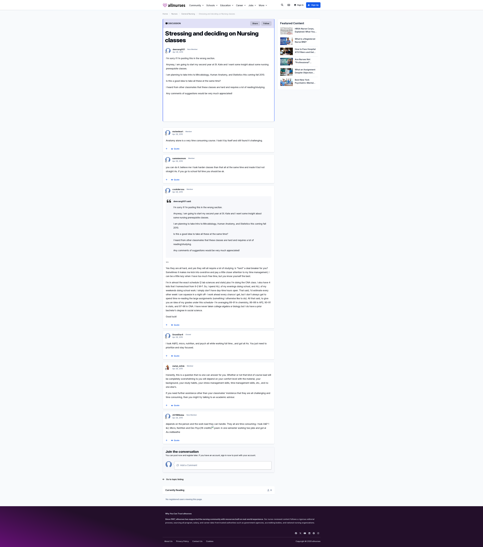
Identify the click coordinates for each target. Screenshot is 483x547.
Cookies (209, 541)
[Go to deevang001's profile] (168, 50)
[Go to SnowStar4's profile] (167, 335)
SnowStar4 (177, 334)
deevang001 (179, 49)
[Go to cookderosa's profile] (167, 190)
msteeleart (177, 131)
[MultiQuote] (166, 149)
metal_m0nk (178, 366)
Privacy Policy (182, 541)
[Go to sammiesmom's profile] (167, 159)
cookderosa (178, 189)
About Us (168, 541)
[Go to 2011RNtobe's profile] (167, 416)
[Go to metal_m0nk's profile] (167, 367)
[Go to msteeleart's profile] (167, 132)
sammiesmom (179, 158)
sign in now (226, 455)
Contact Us (197, 541)
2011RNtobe (178, 415)
